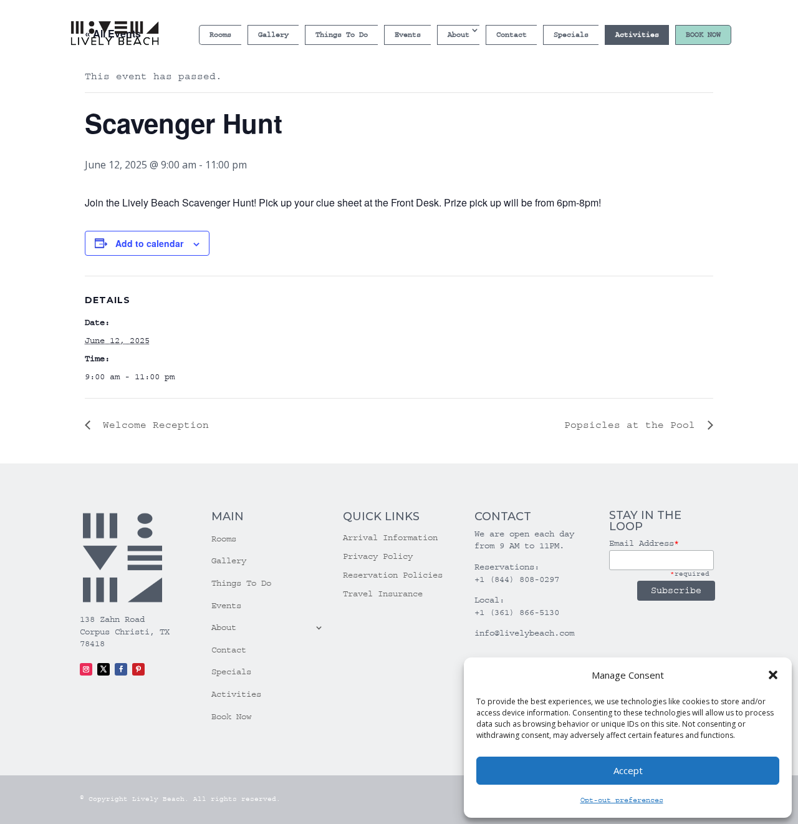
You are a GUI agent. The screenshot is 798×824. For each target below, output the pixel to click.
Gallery (273, 35)
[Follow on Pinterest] (138, 669)
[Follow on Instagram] (86, 669)
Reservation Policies (393, 575)
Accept (628, 770)
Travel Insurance (383, 594)
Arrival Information (390, 538)
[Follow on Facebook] (121, 669)
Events (408, 35)
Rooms (220, 35)
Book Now (703, 35)
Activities (637, 35)
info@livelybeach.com (524, 633)
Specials (571, 35)
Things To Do (341, 35)
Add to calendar (149, 243)
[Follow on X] (103, 669)
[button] (773, 675)
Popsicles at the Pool (632, 424)
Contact (511, 35)
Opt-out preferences (621, 800)
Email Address (644, 543)
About (458, 35)
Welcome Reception (153, 424)
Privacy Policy (378, 556)
